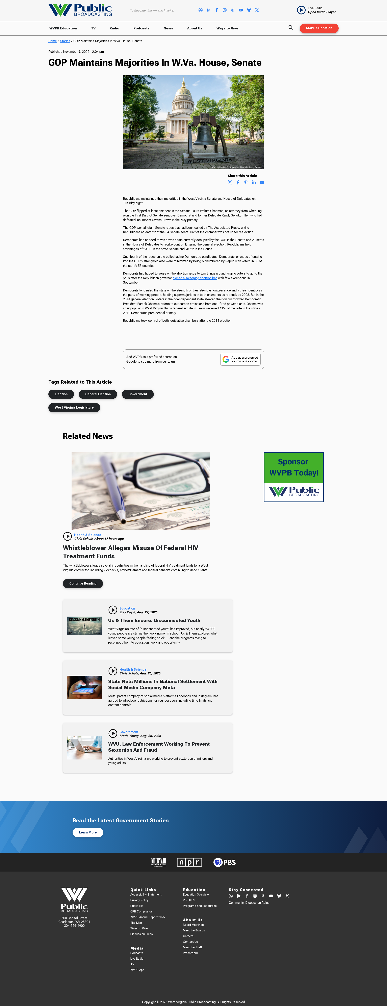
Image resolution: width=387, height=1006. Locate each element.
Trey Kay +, (128, 612)
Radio (114, 28)
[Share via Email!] (262, 182)
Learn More (88, 832)
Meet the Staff (192, 947)
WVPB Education (63, 28)
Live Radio (137, 958)
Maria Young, (130, 736)
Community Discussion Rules (249, 903)
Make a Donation (319, 28)
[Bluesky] (249, 10)
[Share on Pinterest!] (246, 182)
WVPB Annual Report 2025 (147, 917)
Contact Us (190, 942)
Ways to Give (227, 28)
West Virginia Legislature (74, 407)
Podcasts (141, 28)
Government (137, 394)
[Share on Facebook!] (238, 182)
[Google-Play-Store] (209, 10)
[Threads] (233, 10)
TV (93, 28)
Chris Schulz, (84, 539)
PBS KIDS (189, 900)
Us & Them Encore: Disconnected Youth (154, 620)
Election (61, 394)
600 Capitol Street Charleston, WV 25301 (74, 920)
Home (52, 41)
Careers (188, 936)
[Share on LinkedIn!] (254, 182)
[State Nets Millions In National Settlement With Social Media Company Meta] (84, 687)
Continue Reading (83, 583)
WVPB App (137, 970)
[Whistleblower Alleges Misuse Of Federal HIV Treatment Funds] (140, 491)
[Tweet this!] (230, 182)
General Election (98, 394)
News (168, 28)
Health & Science (87, 535)
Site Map (136, 923)
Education (127, 608)
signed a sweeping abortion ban (195, 278)
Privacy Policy (139, 900)
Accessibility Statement (145, 894)
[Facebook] (217, 10)
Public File (136, 906)
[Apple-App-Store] (201, 10)
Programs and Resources (200, 906)
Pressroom (190, 953)
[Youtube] (241, 10)
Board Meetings (193, 925)
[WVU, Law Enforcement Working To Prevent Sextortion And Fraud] (84, 748)
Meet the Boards (194, 930)
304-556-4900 (74, 926)
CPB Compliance (141, 911)
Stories (65, 41)
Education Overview (196, 894)
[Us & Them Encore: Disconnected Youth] (84, 625)
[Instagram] (225, 10)
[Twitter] (257, 10)
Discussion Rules (141, 934)
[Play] (67, 536)
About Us (194, 28)
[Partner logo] (158, 862)
